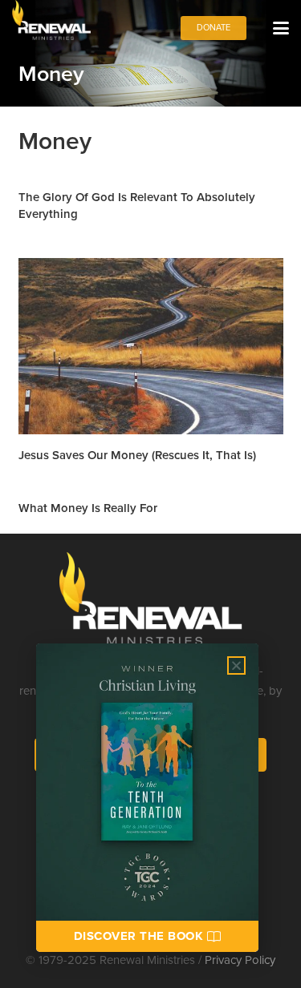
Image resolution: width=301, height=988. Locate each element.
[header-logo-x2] (51, 20)
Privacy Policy (240, 959)
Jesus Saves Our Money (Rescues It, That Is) (137, 454)
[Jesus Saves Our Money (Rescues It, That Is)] (150, 346)
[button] (281, 28)
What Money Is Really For (87, 507)
